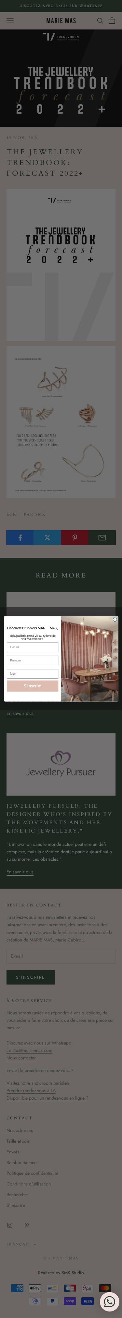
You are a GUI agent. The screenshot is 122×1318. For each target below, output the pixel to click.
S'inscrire (32, 686)
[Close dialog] (115, 620)
